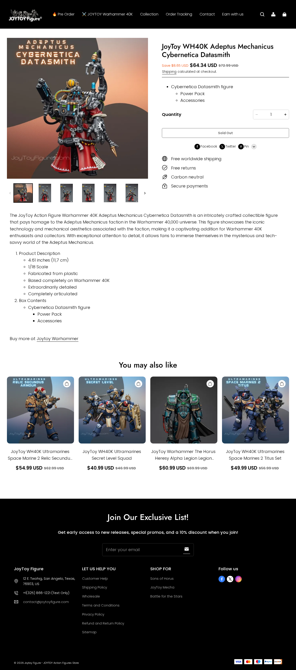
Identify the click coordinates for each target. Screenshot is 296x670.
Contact (207, 14)
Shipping (169, 71)
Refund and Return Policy (103, 623)
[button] (262, 14)
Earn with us (233, 14)
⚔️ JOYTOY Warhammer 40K (107, 14)
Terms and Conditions (101, 605)
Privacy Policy (93, 614)
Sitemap (89, 632)
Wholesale (91, 596)
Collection (149, 14)
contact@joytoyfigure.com (46, 601)
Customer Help (95, 578)
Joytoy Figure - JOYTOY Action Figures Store (52, 663)
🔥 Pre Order (63, 14)
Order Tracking (179, 14)
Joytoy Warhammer (57, 338)
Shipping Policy (94, 587)
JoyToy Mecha (162, 587)
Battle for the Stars (166, 596)
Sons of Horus (162, 578)
